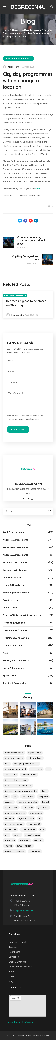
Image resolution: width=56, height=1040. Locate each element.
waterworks (34, 851)
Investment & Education (15, 630)
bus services (36, 769)
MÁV (42, 829)
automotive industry (14, 758)
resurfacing (10, 840)
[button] (51, 7)
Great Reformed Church (15, 813)
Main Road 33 (34, 824)
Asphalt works (34, 752)
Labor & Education (13, 645)
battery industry (35, 758)
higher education (26, 818)
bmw (7, 763)
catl (48, 769)
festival (45, 802)
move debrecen (28, 829)
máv (7, 835)
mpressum (28, 1022)
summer (8, 846)
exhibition (9, 802)
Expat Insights (10, 600)
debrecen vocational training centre (21, 791)
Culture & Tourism (31, 30)
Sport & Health (11, 675)
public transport (32, 835)
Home (6, 30)
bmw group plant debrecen (26, 763)
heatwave (9, 818)
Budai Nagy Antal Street (15, 769)
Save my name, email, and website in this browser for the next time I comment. (25, 417)
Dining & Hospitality (13, 585)
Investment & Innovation (16, 637)
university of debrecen (15, 851)
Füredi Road (28, 807)
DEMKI (44, 791)
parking (17, 835)
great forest (43, 807)
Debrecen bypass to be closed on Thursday (26, 303)
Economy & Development (16, 592)
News (15, 30)
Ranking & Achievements (16, 660)
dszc (15, 796)
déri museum (28, 796)
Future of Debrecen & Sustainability (22, 615)
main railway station (14, 824)
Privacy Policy (13, 1022)
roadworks (24, 840)
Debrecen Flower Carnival (16, 780)
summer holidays (24, 846)
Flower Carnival (11, 807)
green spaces (36, 813)
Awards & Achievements (18, 58)
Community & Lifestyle (15, 570)
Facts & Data (10, 607)
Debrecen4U (13, 67)
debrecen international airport (18, 785)
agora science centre (14, 752)
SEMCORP (38, 840)
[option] (28, 304)
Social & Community (13, 668)
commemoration (29, 774)
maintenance (10, 829)
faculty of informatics (27, 802)
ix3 (40, 818)
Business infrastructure (15, 562)
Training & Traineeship (14, 683)
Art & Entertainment (13, 532)
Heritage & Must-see (14, 622)
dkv (6, 796)
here (37, 188)
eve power (43, 796)
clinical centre (11, 774)
